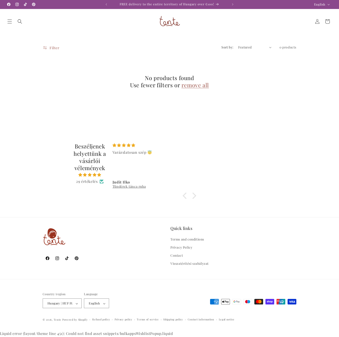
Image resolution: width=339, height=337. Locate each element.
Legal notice (227, 319)
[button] (10, 21)
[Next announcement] (233, 4)
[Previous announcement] (106, 4)
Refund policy (101, 319)
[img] (90, 175)
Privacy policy (123, 319)
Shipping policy (173, 319)
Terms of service (148, 319)
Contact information (201, 319)
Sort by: (227, 47)
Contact (176, 255)
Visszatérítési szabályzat (189, 263)
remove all (195, 85)
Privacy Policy (181, 247)
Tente (58, 320)
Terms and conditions (187, 239)
